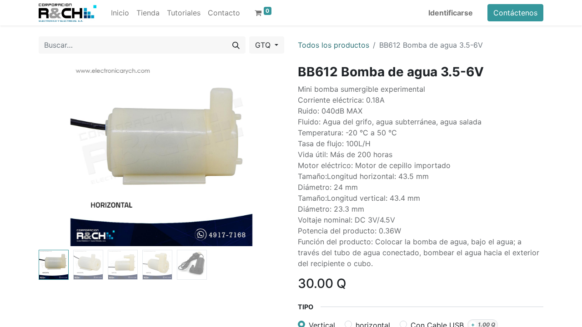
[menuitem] (120, 13)
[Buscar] (236, 45)
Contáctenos (515, 12)
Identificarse (450, 12)
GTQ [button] (264, 45)
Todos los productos (333, 45)
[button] (57, 155)
